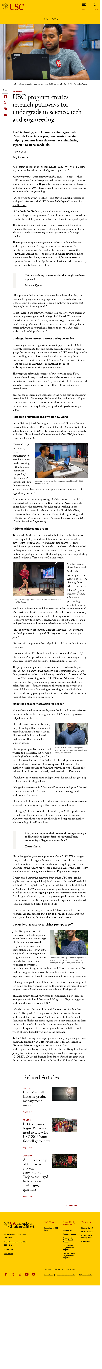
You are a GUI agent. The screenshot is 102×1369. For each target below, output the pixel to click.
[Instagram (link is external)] (20, 1274)
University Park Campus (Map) (15, 1234)
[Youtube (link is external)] (26, 1274)
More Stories (71, 1205)
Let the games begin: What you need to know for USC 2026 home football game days (36, 1133)
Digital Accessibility (85, 1275)
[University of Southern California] (13, 6)
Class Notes (67, 1230)
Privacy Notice (48, 1275)
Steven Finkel (62, 198)
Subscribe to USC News (51, 1229)
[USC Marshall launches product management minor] (64, 1094)
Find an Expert (87, 1228)
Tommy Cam (8, 1249)
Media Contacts (87, 1232)
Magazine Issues (69, 1234)
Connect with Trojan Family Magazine (68, 1240)
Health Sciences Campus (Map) (15, 1242)
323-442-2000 (9, 1245)
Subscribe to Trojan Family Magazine (68, 1248)
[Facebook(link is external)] (5, 96)
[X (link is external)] (5, 103)
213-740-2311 (9, 1237)
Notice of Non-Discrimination (66, 1275)
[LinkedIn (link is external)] (5, 109)
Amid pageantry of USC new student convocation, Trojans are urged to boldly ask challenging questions (35, 1175)
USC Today (51, 19)
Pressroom (85, 1241)
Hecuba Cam (8, 1254)
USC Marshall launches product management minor (35, 1099)
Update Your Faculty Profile (87, 1237)
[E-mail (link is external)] (5, 115)
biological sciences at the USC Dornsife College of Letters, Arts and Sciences (48, 204)
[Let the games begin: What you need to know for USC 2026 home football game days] (64, 1125)
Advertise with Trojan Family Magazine (69, 1255)
